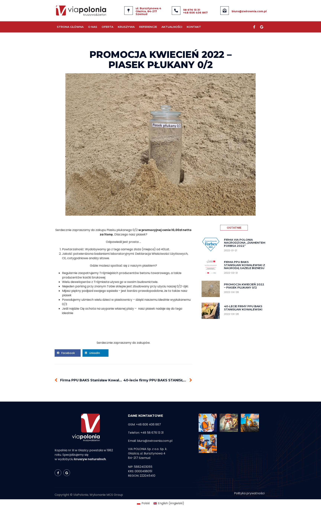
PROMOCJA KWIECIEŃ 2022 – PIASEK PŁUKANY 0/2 (244, 286)
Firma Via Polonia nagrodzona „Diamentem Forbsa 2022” (244, 243)
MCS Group (114, 495)
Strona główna (70, 27)
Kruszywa (126, 27)
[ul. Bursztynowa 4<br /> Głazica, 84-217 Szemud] (128, 10)
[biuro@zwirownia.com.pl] (224, 10)
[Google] (261, 27)
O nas (92, 27)
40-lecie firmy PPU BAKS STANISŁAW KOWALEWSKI (243, 307)
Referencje (148, 27)
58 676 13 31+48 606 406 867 (195, 11)
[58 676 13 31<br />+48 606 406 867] (176, 10)
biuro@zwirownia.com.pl (249, 11)
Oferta (107, 27)
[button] (68, 353)
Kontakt (194, 27)
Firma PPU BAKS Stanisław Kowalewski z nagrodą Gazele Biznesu (244, 265)
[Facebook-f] (254, 27)
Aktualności (171, 27)
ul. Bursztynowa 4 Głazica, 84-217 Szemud (148, 11)
